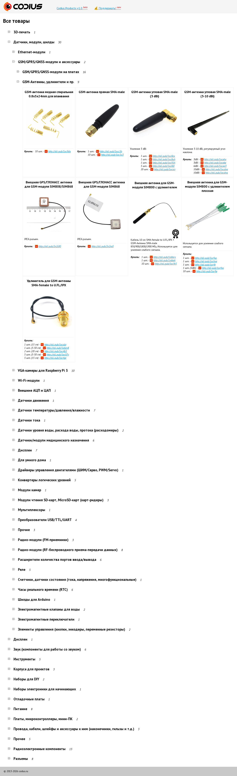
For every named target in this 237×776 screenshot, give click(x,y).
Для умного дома (32, 460)
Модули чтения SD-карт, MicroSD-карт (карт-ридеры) (60, 500)
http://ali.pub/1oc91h (164, 162)
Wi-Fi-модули (29, 380)
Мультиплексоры (31, 509)
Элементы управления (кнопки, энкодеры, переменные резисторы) (71, 629)
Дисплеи (25, 450)
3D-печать (22, 32)
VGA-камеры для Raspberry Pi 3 (43, 370)
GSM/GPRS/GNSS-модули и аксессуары (49, 61)
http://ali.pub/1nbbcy (164, 257)
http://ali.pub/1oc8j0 (163, 166)
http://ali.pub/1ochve (206, 261)
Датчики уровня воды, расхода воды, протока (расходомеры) (68, 430)
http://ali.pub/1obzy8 (58, 348)
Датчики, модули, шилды (34, 42)
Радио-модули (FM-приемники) (43, 539)
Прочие (24, 529)
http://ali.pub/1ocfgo (206, 258)
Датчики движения (33, 400)
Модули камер (29, 490)
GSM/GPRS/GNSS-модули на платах (50, 71)
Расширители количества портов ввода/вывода (57, 559)
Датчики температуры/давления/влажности (54, 410)
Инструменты (24, 659)
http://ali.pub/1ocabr (55, 344)
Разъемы (21, 758)
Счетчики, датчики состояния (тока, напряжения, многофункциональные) (77, 579)
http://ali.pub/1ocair (164, 169)
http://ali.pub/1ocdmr (217, 169)
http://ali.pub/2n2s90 (50, 246)
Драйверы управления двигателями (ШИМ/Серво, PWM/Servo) (68, 470)
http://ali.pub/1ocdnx (217, 172)
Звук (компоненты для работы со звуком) (47, 649)
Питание (20, 708)
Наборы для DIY (26, 679)
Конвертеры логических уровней (44, 480)
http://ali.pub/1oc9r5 (166, 263)
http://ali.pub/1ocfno (213, 268)
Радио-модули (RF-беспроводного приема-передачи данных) (67, 549)
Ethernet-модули (31, 52)
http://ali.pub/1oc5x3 (112, 154)
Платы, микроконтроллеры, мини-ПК (43, 718)
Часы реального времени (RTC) (43, 589)
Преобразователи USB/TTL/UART (44, 519)
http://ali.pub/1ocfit (205, 264)
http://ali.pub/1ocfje (206, 271)
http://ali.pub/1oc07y (58, 354)
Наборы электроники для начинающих (45, 689)
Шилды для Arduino (34, 599)
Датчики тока (29, 420)
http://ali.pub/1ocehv (215, 159)
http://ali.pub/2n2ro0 (102, 246)
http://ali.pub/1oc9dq (59, 151)
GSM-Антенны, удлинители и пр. (48, 81)
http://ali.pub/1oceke (215, 162)
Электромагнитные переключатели (46, 619)
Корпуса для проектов (31, 669)
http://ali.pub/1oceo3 (215, 166)
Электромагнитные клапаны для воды (49, 609)
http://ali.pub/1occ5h (111, 151)
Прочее (19, 738)
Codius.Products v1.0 (72, 8)
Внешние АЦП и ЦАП (34, 390)
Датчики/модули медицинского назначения (53, 440)
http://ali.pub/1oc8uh (164, 159)
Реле (21, 569)
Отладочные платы (29, 699)
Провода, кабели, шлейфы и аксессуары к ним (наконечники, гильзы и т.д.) (74, 728)
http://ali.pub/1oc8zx (164, 156)
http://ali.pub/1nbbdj (164, 260)
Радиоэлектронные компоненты (39, 748)
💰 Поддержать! (107, 8)
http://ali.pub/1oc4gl (55, 358)
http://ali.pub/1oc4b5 (55, 351)
